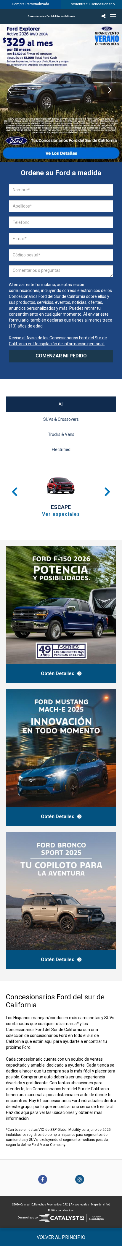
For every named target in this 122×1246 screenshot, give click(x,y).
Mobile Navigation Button (113, 16)
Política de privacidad (61, 1210)
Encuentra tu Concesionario (92, 4)
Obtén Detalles (57, 673)
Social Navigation (104, 16)
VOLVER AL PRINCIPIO (61, 1237)
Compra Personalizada (30, 4)
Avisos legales (79, 1204)
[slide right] (113, 93)
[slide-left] (9, 93)
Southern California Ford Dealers (51, 16)
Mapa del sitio (100, 1204)
